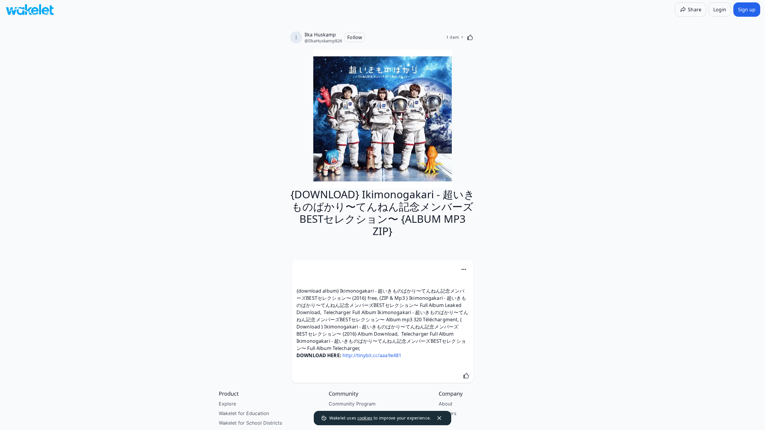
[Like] (470, 37)
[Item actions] (464, 269)
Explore (227, 404)
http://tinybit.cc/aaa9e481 (371, 355)
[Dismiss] (439, 418)
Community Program (352, 404)
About (445, 404)
